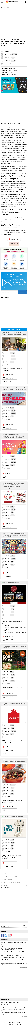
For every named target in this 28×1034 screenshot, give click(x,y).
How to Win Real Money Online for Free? (10, 1002)
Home (5, 1022)
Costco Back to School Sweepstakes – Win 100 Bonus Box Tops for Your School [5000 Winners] (14, 535)
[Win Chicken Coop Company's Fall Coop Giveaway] (14, 669)
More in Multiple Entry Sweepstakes (9, 876)
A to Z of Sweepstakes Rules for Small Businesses (12, 957)
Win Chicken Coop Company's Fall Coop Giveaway (14, 646)
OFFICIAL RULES (7, 381)
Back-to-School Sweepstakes (13, 177)
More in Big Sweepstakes (7, 879)
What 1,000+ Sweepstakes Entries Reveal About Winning (13, 942)
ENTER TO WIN (9, 378)
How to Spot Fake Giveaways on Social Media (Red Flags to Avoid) (14, 964)
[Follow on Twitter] (6, 935)
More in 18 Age (4, 885)
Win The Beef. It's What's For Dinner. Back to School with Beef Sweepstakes (14, 333)
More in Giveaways (5, 874)
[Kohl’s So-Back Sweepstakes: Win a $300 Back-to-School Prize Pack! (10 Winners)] (14, 405)
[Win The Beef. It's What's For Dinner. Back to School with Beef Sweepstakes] (14, 350)
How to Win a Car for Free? (7, 1004)
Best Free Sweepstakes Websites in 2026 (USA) (11, 955)
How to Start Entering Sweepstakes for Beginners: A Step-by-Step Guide (12, 945)
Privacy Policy (19, 1022)
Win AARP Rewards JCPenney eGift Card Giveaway (14, 704)
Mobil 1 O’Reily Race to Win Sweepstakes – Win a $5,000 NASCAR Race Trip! (13, 925)
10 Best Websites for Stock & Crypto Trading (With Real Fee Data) (13, 960)
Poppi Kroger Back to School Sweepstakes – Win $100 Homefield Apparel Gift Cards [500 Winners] (13, 436)
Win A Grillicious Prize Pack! (11, 582)
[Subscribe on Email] (9, 935)
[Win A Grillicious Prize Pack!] (14, 603)
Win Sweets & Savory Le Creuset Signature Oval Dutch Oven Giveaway (14, 760)
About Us (11, 1022)
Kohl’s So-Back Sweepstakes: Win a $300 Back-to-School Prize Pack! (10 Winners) (14, 388)
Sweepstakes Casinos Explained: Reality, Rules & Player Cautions (13, 952)
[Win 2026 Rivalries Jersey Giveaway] (14, 837)
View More (8, 428)
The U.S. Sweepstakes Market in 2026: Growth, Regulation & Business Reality (11, 949)
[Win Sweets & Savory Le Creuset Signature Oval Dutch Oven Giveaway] (14, 782)
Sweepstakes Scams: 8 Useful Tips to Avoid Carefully (13, 1007)
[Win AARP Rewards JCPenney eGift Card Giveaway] (14, 722)
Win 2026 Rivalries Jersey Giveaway (13, 816)
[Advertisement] (14, 22)
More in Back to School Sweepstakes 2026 (11, 882)
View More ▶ (23, 967)
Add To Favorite (15, 239)
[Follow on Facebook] (2, 935)
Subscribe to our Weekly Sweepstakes (14, 275)
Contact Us (19, 1024)
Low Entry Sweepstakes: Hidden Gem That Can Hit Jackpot (12, 1009)
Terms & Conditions (10, 1024)
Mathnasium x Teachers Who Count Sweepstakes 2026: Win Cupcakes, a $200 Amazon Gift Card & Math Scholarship (13, 485)
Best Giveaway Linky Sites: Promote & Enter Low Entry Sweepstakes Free (13, 1013)
